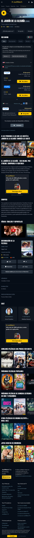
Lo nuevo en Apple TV (23, 511)
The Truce (4, 527)
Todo (4, 41)
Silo (18, 490)
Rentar (28, 41)
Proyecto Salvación (6, 494)
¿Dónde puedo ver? (8, 31)
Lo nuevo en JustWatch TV (24, 515)
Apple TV (4, 509)
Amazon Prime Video (7, 507)
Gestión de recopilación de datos (23, 476)
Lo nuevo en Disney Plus (23, 513)
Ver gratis (20, 31)
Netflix (3, 505)
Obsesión (4, 492)
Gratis (20, 41)
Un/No (19, 486)
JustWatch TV (5, 514)
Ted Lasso (20, 492)
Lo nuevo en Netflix (22, 505)
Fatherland (4, 523)
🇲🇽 (29, 37)
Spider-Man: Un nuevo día (8, 490)
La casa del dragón (22, 488)
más (17, 154)
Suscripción (12, 41)
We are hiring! (6, 477)
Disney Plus (5, 512)
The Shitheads (5, 525)
